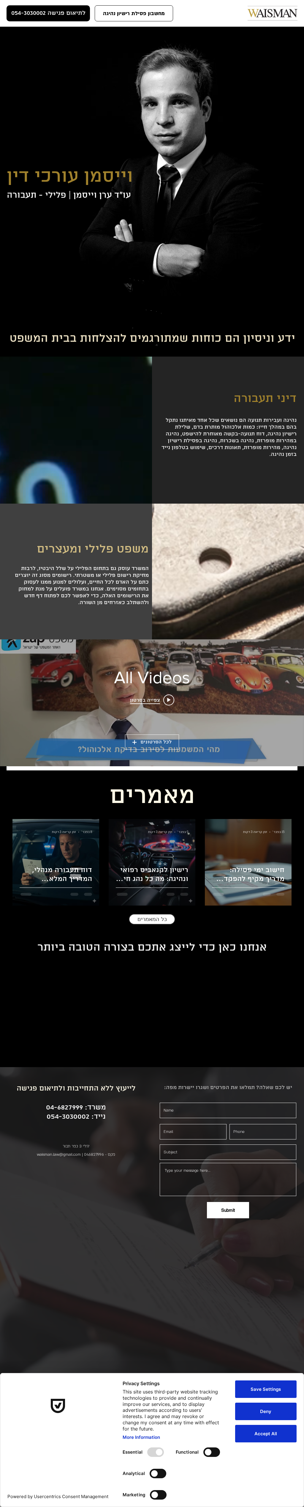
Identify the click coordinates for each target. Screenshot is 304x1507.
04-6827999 (64, 1107)
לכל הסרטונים (156, 742)
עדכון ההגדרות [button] (78, 1253)
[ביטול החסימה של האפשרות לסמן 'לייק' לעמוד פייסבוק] (76, 1199)
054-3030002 (68, 1116)
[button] (134, 13)
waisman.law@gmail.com (59, 1154)
